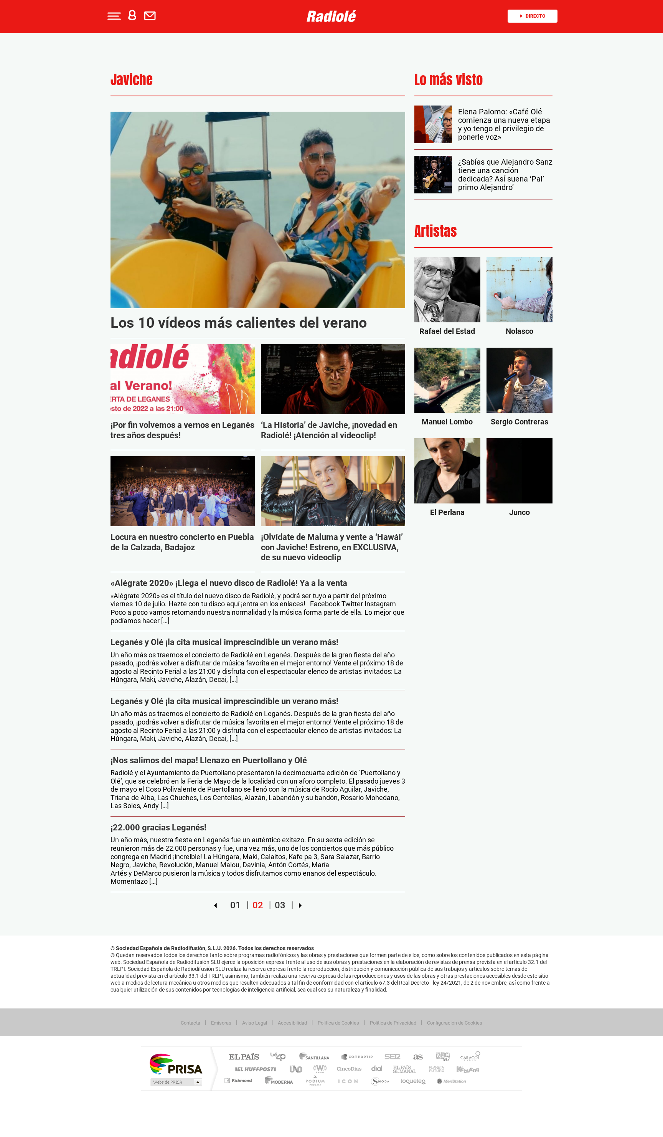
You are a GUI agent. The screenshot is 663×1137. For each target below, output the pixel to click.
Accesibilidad (292, 1023)
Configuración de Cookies (454, 1023)
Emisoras (221, 1023)
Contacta (190, 1023)
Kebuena (461, 1069)
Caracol (468, 1057)
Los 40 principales (280, 1057)
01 (235, 905)
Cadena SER (390, 1057)
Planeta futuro (433, 1069)
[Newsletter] (151, 16)
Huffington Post (254, 1069)
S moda (379, 1080)
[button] (113, 16)
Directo (535, 16)
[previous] (215, 905)
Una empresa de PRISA (175, 1063)
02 (257, 905)
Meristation (450, 1080)
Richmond (239, 1080)
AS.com (414, 1057)
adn (439, 1057)
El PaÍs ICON (347, 1080)
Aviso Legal (254, 1023)
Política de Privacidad (393, 1023)
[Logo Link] (331, 15)
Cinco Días (348, 1069)
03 (280, 905)
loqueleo (413, 1080)
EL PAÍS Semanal (405, 1069)
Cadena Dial (377, 1069)
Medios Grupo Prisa (175, 1082)
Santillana (316, 1057)
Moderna (277, 1080)
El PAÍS (244, 1057)
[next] (300, 905)
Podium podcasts (314, 1080)
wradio (318, 1069)
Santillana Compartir (357, 1057)
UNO (297, 1069)
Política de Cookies (338, 1023)
